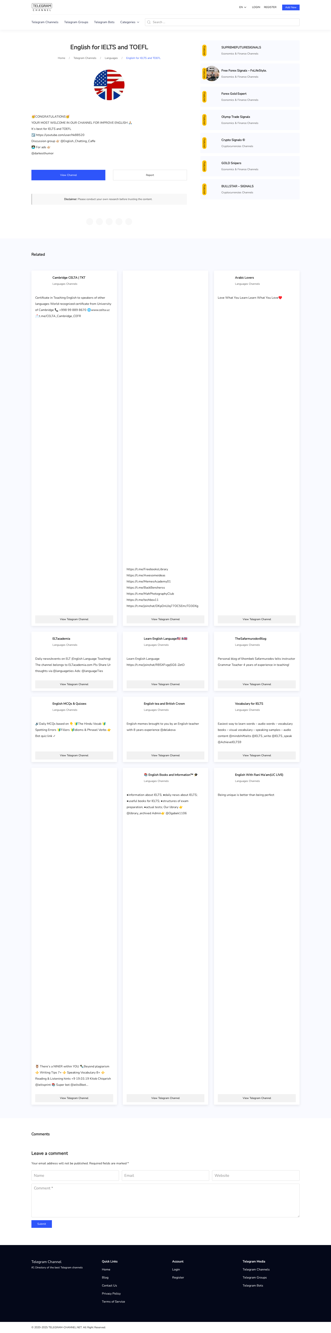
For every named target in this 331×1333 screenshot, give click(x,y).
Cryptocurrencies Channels (237, 146)
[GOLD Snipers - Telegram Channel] (212, 166)
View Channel (68, 175)
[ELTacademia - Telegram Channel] (43, 641)
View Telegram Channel (74, 619)
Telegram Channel (46, 1261)
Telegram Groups (76, 22)
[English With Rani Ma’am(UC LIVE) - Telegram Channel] (225, 778)
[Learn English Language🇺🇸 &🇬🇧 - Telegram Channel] (134, 641)
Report (150, 175)
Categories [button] (127, 22)
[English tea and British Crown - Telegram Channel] (134, 706)
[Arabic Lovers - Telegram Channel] (225, 280)
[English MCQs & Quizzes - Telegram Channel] (43, 706)
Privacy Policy (111, 1294)
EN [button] (241, 7)
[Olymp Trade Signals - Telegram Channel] (212, 120)
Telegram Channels (44, 22)
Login (256, 7)
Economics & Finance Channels (239, 53)
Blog (105, 1277)
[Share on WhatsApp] (99, 221)
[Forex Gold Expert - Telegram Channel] (212, 96)
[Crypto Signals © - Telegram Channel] (212, 143)
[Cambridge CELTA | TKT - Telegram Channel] (43, 280)
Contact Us (109, 1285)
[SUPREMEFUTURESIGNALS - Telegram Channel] (212, 50)
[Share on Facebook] (119, 221)
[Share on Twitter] (109, 221)
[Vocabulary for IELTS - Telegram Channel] (225, 706)
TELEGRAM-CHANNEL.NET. (65, 1327)
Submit (41, 1224)
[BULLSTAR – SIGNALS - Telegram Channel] (212, 189)
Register (270, 7)
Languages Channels (64, 284)
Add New (291, 7)
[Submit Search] (149, 22)
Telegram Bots (104, 22)
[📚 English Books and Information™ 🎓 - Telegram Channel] (134, 778)
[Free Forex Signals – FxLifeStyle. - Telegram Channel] (212, 73)
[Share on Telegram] (89, 221)
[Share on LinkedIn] (128, 221)
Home (106, 1269)
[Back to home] (41, 7)
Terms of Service (113, 1302)
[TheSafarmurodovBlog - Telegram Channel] (225, 641)
